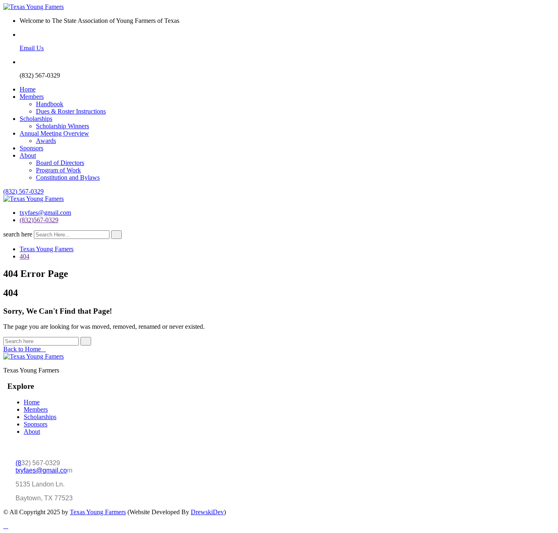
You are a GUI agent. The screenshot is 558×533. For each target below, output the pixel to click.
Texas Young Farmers (98, 511)
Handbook (49, 103)
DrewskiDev (207, 511)
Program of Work (58, 170)
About (28, 155)
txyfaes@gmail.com (45, 212)
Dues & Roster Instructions (71, 111)
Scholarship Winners (62, 126)
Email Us (32, 48)
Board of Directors (60, 162)
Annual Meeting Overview (54, 133)
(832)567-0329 (39, 219)
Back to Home (22, 349)
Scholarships (36, 118)
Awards (46, 140)
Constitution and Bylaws (68, 177)
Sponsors (31, 148)
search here (17, 234)
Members (32, 96)
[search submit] (116, 234)
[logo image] (33, 198)
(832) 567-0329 (23, 191)
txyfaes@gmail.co (41, 470)
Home (28, 89)
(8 (18, 462)
